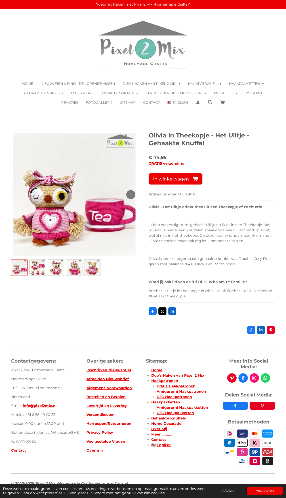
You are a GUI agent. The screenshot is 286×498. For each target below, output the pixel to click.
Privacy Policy (99, 432)
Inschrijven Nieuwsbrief (108, 370)
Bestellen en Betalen (106, 397)
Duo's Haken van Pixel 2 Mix (177, 375)
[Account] (198, 102)
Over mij (94, 450)
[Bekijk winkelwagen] (222, 102)
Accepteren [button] (265, 491)
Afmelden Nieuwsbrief (107, 379)
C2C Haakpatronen (174, 397)
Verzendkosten (100, 415)
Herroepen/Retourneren (108, 423)
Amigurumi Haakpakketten (182, 407)
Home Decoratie (166, 423)
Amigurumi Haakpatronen (181, 391)
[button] (19, 267)
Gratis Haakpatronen (176, 386)
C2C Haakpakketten (175, 413)
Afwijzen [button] (229, 491)
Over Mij (159, 429)
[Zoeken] (210, 102)
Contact (18, 450)
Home (156, 370)
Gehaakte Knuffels (168, 418)
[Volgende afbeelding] (130, 194)
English (164, 445)
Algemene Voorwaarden (109, 388)
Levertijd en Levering (106, 406)
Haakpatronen (164, 381)
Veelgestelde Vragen (105, 441)
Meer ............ (161, 434)
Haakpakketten (165, 402)
